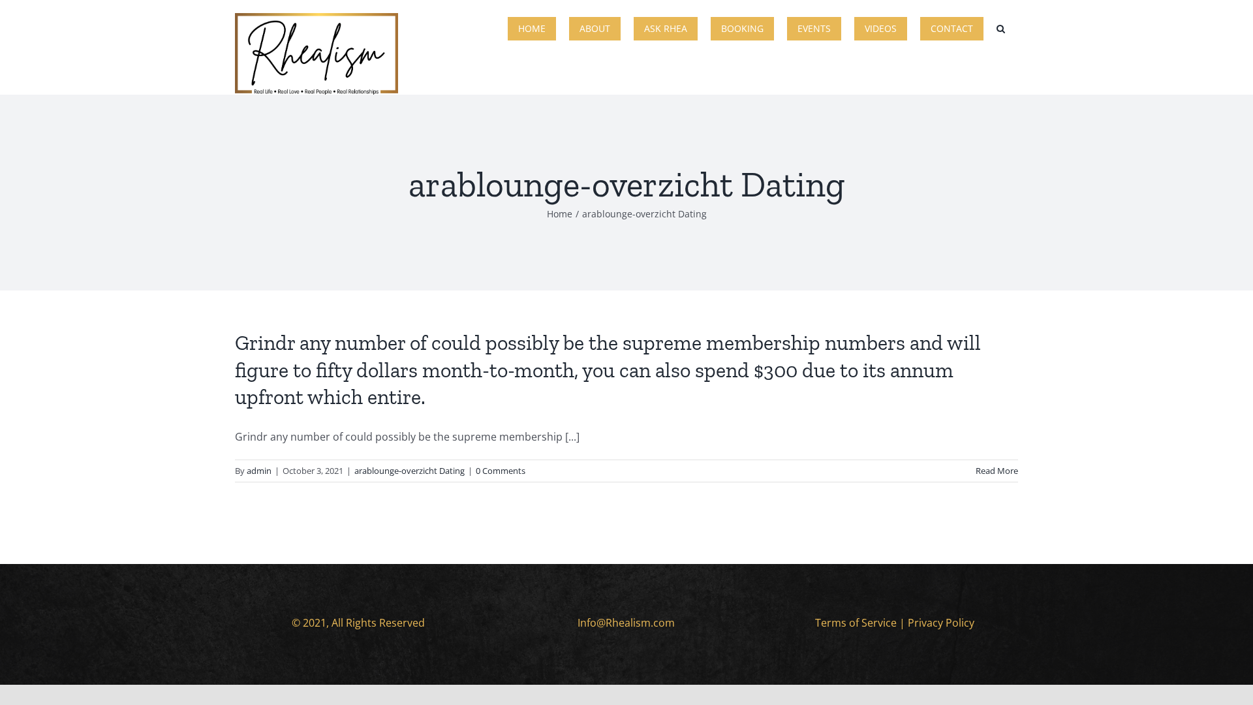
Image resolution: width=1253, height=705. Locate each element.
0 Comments (500, 471)
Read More (997, 471)
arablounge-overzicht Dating (409, 471)
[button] (1001, 27)
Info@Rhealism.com (626, 623)
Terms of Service (856, 623)
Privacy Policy (941, 623)
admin (259, 471)
